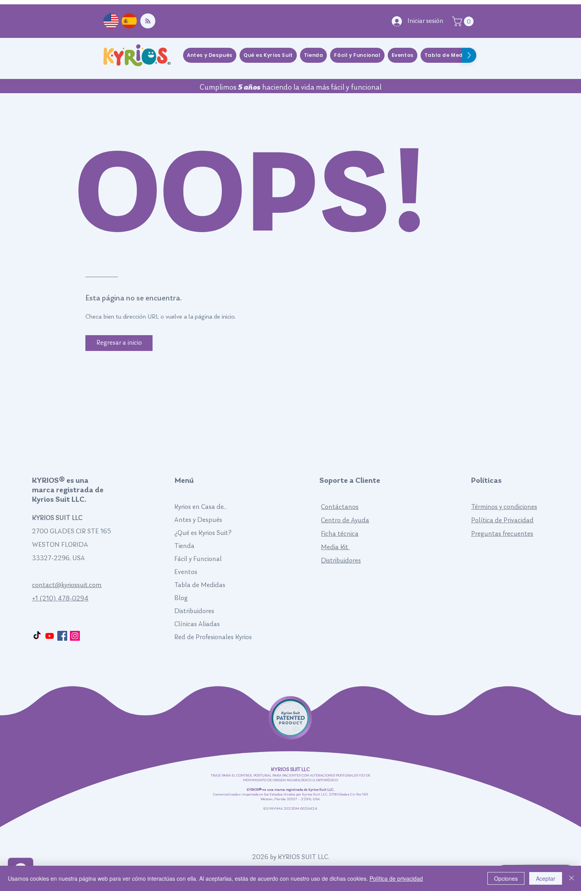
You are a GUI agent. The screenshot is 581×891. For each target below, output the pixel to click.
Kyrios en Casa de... (200, 507)
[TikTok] (37, 636)
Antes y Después (198, 520)
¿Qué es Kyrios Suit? (203, 533)
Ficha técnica (339, 534)
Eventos (185, 572)
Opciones (506, 878)
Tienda (184, 546)
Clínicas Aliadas (197, 624)
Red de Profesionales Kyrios (213, 637)
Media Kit (335, 547)
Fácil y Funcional (198, 559)
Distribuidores (194, 611)
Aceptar (545, 878)
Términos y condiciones (504, 507)
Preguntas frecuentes (502, 534)
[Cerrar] (571, 878)
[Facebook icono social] (62, 636)
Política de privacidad (396, 878)
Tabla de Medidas (199, 585)
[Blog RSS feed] (147, 21)
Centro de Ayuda (345, 520)
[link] (464, 21)
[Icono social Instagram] (75, 636)
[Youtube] (50, 636)
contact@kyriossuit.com (67, 585)
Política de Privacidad (502, 520)
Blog (181, 598)
